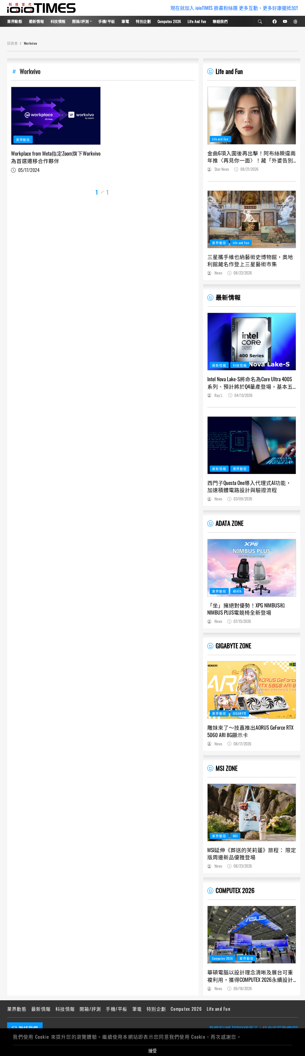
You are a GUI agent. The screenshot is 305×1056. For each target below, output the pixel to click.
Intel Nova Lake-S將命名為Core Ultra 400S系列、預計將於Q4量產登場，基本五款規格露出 (250, 382)
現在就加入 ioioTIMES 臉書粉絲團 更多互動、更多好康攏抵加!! (234, 7)
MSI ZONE (226, 768)
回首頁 (12, 43)
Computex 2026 (169, 21)
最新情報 (36, 21)
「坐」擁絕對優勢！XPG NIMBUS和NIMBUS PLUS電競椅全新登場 (246, 608)
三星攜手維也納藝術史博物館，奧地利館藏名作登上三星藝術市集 (250, 260)
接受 (152, 1050)
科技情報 (58, 21)
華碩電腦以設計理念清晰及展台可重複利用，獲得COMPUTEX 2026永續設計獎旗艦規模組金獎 (250, 975)
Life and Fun (197, 21)
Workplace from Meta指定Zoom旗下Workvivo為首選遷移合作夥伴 (55, 157)
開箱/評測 (80, 21)
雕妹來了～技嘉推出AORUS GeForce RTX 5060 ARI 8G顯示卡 (250, 731)
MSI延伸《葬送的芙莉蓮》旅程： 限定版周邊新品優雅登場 (251, 853)
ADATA (237, 591)
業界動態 (14, 21)
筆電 (125, 21)
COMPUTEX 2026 (235, 890)
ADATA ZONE (229, 523)
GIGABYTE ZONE (233, 645)
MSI (235, 835)
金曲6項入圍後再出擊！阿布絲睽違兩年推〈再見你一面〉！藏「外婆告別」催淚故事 (251, 156)
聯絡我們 (220, 21)
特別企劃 (143, 21)
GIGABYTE (240, 713)
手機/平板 (106, 21)
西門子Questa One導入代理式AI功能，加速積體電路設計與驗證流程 (249, 486)
